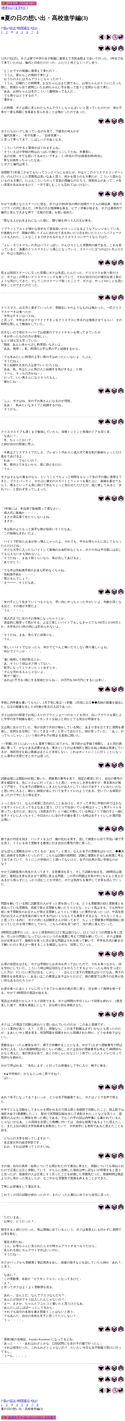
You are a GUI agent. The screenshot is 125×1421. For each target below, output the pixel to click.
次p (34, 28)
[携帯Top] (7, 7)
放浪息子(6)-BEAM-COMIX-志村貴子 (32, 1417)
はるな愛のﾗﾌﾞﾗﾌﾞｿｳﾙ (22, 3)
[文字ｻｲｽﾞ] (21, 7)
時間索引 (24, 28)
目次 (13, 28)
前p (5, 28)
